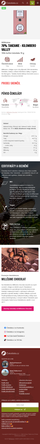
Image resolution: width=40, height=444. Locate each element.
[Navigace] (37, 3)
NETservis (11, 438)
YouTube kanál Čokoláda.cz (16, 336)
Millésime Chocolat (12, 112)
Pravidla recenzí (24, 393)
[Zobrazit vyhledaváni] (23, 3)
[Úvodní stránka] (10, 3)
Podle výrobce (6, 385)
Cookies (21, 391)
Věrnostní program (25, 383)
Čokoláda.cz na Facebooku (15, 328)
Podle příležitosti (7, 387)
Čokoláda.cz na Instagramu (15, 332)
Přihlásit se (19, 409)
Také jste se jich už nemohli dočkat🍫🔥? (15, 421)
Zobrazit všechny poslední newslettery (12, 428)
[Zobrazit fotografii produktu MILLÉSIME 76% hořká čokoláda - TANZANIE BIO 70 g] (20, 37)
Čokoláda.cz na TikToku (14, 340)
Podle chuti (5, 383)
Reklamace (22, 385)
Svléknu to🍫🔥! (6, 424)
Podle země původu (8, 389)
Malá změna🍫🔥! (7, 426)
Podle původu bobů (8, 391)
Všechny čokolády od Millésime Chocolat (17, 309)
